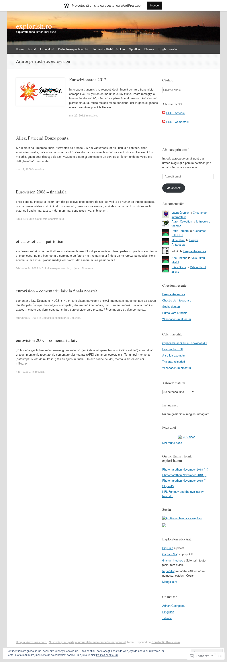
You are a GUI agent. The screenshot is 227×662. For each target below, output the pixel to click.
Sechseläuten (171, 306)
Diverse (149, 49)
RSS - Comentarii (177, 122)
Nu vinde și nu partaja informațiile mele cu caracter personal (87, 642)
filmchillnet (178, 240)
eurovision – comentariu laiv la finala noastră (56, 291)
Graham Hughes (172, 560)
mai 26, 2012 (77, 115)
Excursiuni (47, 49)
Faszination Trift (172, 349)
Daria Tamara (180, 231)
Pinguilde (168, 612)
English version (168, 49)
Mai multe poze (172, 443)
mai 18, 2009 (24, 169)
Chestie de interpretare (176, 300)
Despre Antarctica (194, 251)
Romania (87, 268)
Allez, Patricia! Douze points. (42, 138)
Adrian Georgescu (173, 605)
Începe (154, 5)
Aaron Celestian (182, 221)
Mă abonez (173, 188)
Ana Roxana (179, 258)
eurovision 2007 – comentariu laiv (47, 340)
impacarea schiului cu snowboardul (184, 343)
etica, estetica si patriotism (40, 241)
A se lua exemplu (173, 355)
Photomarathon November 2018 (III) (185, 469)
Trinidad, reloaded (173, 361)
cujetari (76, 268)
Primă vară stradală (174, 313)
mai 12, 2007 (24, 371)
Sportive (134, 49)
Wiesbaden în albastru (176, 319)
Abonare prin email (175, 149)
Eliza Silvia (179, 267)
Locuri (32, 49)
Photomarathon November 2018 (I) (184, 480)
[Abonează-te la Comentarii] (163, 122)
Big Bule (167, 548)
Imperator (168, 571)
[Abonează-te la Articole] (163, 113)
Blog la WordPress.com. (31, 642)
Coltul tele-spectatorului (73, 49)
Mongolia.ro (169, 581)
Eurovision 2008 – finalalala (41, 192)
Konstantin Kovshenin (166, 642)
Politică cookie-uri (107, 655)
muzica (92, 115)
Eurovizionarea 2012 (87, 80)
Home (19, 49)
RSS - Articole (175, 113)
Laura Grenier (180, 212)
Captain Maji (170, 554)
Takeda (167, 618)
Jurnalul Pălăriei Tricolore (109, 49)
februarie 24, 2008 (27, 268)
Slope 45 (168, 486)
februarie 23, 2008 (27, 317)
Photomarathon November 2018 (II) (184, 475)
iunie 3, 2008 (24, 219)
